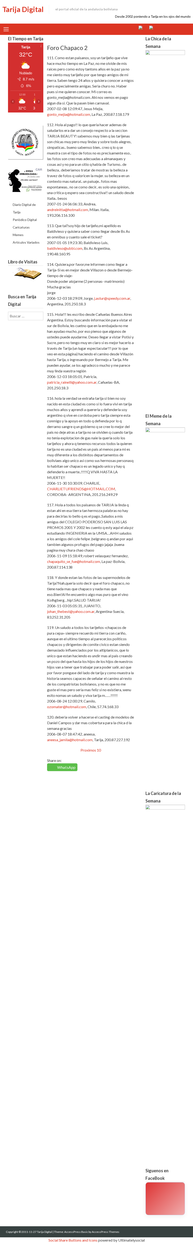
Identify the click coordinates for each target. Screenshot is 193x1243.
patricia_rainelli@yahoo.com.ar (71, 382)
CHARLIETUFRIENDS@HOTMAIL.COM (81, 488)
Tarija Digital (23, 9)
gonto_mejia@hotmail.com (68, 114)
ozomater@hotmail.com (66, 706)
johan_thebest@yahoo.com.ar (70, 611)
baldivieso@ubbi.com (64, 248)
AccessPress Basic (76, 1232)
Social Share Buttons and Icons (72, 1240)
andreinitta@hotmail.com (67, 209)
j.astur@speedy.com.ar (112, 298)
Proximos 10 (90, 750)
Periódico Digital (25, 220)
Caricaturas (21, 227)
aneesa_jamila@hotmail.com (69, 739)
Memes (18, 235)
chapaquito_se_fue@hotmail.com (73, 561)
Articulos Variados (26, 242)
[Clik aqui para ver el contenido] (165, 1198)
